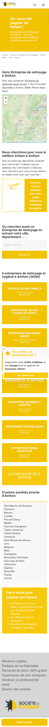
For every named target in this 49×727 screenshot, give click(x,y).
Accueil (5, 55)
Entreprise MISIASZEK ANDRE (24, 334)
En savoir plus (26, 375)
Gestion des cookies (16, 689)
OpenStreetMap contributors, (29, 142)
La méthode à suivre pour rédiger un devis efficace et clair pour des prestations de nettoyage (26, 608)
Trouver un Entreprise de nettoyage (24, 55)
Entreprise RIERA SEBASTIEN (24, 449)
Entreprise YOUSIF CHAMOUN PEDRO (24, 311)
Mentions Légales (14, 661)
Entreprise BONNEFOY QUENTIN (24, 403)
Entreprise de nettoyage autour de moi (20, 82)
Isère (11, 57)
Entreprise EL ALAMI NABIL (24, 380)
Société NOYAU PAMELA (24, 288)
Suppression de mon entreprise (24, 675)
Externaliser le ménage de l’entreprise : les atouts (23, 625)
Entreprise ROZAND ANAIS (24, 426)
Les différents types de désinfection (21, 618)
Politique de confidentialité (20, 665)
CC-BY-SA (42, 142)
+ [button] (6, 98)
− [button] (6, 102)
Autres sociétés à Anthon (24, 476)
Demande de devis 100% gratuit (24, 670)
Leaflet (8, 142)
